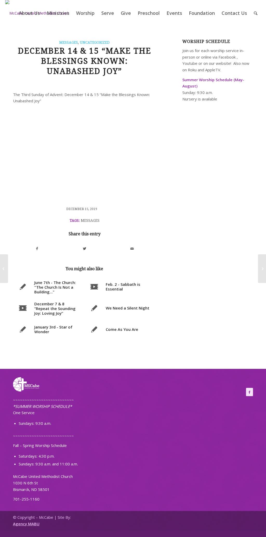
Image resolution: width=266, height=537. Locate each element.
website (223, 63)
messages (90, 220)
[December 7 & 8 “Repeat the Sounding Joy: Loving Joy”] (4, 268)
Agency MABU (26, 523)
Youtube (189, 63)
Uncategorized (95, 42)
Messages (68, 42)
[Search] (255, 13)
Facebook (227, 57)
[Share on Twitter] (84, 249)
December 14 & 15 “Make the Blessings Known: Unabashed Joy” (84, 61)
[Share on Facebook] (37, 249)
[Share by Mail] (132, 249)
